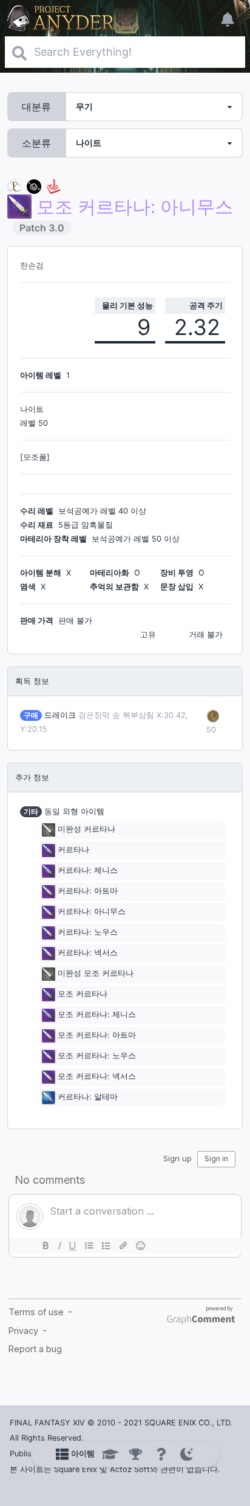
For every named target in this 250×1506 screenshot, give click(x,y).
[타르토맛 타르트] (34, 185)
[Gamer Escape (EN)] (53, 185)
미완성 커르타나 (86, 829)
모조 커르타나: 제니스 (97, 1014)
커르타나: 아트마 (88, 890)
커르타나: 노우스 (88, 932)
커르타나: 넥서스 (88, 952)
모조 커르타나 (82, 993)
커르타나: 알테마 (88, 1096)
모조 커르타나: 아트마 (97, 1035)
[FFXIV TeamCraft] (14, 185)
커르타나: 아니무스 (92, 911)
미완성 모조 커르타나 (95, 973)
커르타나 (73, 849)
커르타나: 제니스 (88, 870)
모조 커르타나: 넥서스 (97, 1076)
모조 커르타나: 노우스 (97, 1055)
